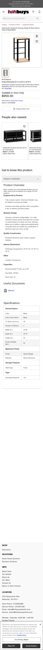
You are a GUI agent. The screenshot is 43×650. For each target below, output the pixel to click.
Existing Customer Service (21, 4)
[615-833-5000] (39, 11)
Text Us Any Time (21, 6)
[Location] (33, 11)
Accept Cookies (31, 646)
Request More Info (22, 109)
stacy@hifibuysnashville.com (19, 609)
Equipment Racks (28, 24)
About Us (5, 577)
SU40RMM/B (11, 103)
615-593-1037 (20, 607)
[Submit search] (37, 18)
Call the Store (21, 2)
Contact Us (6, 583)
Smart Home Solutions (11, 559)
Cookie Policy (21, 635)
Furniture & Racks (14, 24)
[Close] (40, 624)
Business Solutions (9, 562)
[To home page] (18, 12)
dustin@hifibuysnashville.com (20, 612)
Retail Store (7, 571)
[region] (21, 635)
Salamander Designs (16, 100)
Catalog (4, 24)
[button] (3, 11)
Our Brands (6, 574)
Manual (11, 290)
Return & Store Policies (11, 586)
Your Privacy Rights (21, 639)
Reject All (11, 646)
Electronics (6, 550)
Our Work (6, 580)
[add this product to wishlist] (36, 41)
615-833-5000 (18, 604)
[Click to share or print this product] (36, 36)
